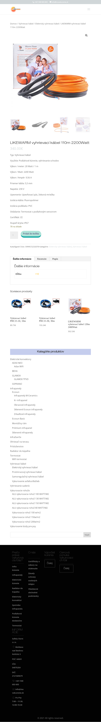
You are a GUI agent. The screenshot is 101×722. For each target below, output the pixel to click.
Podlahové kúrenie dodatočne (17, 617)
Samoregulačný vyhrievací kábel (28, 476)
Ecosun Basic (18, 418)
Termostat (15, 455)
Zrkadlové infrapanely (25, 414)
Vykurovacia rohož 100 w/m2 (26, 512)
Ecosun (15, 392)
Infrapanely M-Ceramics (25, 395)
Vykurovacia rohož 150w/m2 (26, 517)
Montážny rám (19, 423)
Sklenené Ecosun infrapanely (28, 409)
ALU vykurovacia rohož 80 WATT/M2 (30, 507)
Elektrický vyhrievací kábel (47, 23)
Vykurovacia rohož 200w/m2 (26, 521)
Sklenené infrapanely (22, 432)
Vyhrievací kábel (26, 23)
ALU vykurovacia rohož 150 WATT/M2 (30, 503)
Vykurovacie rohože (20, 490)
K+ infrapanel (20, 400)
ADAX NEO (17, 362)
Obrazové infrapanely (24, 404)
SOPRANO (17, 383)
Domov (13, 23)
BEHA (14, 371)
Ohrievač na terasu (19, 441)
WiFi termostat (19, 459)
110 (37, 274)
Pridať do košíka (31, 233)
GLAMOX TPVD (21, 379)
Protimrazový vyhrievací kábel (27, 472)
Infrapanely (15, 388)
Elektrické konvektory (20, 359)
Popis (55, 258)
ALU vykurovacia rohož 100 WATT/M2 (30, 494)
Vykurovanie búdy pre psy (23, 526)
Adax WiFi (19, 366)
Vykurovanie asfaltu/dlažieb (25, 481)
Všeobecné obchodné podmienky (33, 592)
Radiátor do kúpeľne (20, 451)
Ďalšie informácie (22, 258)
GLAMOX (16, 375)
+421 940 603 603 (41, 2)
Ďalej (49, 563)
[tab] (22, 259)
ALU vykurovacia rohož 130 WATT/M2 (30, 498)
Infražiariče (15, 437)
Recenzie (41, 258)
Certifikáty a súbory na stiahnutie (34, 565)
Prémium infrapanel (22, 428)
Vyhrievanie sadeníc (20, 485)
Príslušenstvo (17, 446)
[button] (86, 35)
